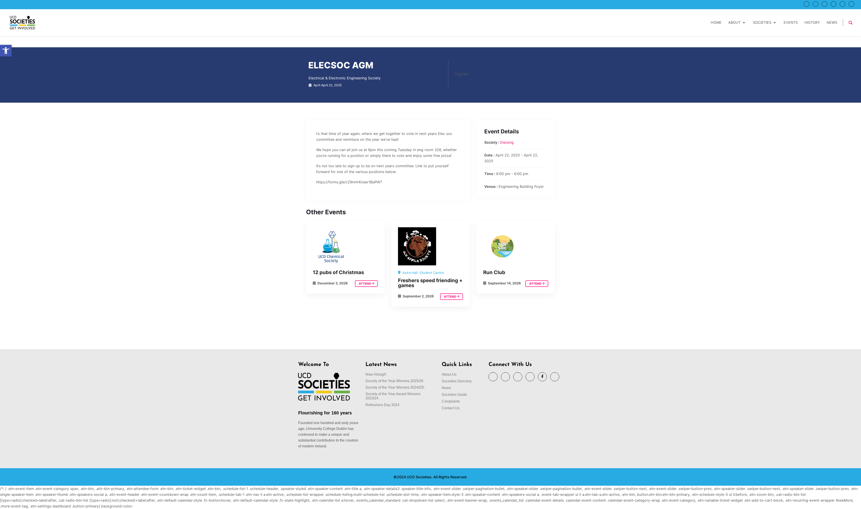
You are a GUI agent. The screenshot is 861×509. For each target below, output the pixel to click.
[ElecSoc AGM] (345, 246)
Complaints (451, 401)
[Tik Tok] (851, 4)
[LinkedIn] (824, 4)
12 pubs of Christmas (338, 272)
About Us (449, 374)
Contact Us (450, 408)
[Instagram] (833, 4)
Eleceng (507, 142)
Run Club (494, 272)
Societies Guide (454, 394)
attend (365, 283)
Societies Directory (457, 381)
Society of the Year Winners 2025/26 (394, 381)
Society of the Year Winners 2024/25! (394, 387)
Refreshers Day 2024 (382, 405)
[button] (6, 50)
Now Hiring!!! (375, 374)
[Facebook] (842, 4)
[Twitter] (806, 4)
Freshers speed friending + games (430, 282)
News (446, 388)
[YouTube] (815, 4)
